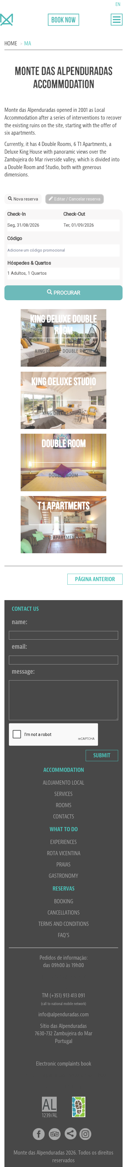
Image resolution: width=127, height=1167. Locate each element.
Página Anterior (95, 579)
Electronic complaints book (63, 1063)
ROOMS (63, 805)
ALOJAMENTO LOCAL (63, 782)
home (10, 43)
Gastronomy (63, 876)
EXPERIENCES (63, 842)
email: (19, 647)
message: (23, 671)
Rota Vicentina (63, 853)
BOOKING (63, 901)
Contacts (63, 816)
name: (19, 622)
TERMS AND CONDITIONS (63, 924)
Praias (63, 864)
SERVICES (63, 794)
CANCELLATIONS (64, 912)
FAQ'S (63, 935)
